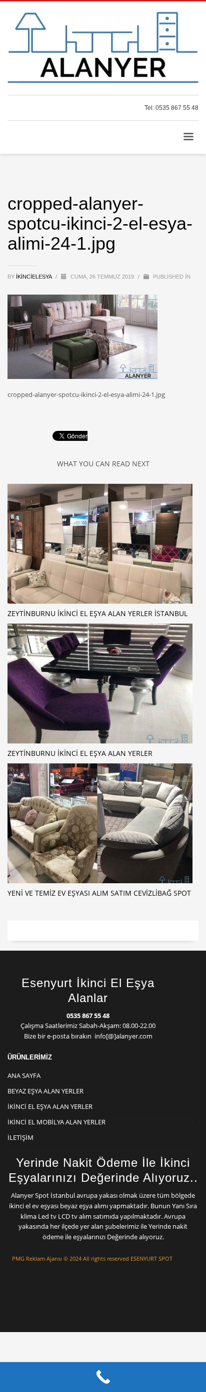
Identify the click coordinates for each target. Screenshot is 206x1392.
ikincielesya (34, 277)
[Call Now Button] (103, 1377)
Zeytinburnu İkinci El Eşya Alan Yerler (80, 753)
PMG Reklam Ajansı (37, 1258)
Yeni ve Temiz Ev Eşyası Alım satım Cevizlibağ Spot (99, 893)
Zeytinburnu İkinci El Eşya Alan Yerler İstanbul (98, 613)
